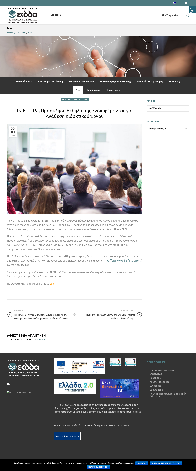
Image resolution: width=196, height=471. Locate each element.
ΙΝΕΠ (85, 100)
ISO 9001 (124, 425)
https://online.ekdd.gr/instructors (122, 260)
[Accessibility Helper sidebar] (192, 9)
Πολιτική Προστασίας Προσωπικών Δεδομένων (168, 395)
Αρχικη (10, 33)
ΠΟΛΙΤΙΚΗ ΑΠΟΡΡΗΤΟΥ (98, 467)
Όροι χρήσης (156, 389)
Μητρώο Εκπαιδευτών (81, 81)
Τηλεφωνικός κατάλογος (163, 370)
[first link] (187, 15)
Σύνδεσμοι (155, 385)
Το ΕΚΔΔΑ (20, 33)
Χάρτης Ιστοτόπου (159, 382)
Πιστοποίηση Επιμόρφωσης (115, 81)
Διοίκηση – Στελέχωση (50, 81)
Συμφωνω (141, 463)
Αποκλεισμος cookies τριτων (166, 463)
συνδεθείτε (43, 339)
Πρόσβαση (155, 378)
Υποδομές (174, 81)
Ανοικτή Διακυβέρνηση (150, 81)
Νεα (30, 33)
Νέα (78, 90)
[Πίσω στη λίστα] (75, 315)
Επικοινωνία (113, 90)
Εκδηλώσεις (93, 90)
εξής (138, 411)
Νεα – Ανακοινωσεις (72, 100)
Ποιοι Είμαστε (24, 81)
